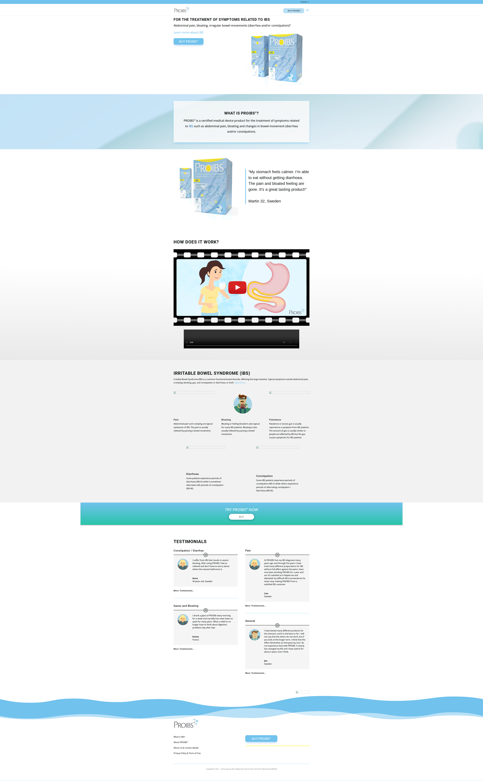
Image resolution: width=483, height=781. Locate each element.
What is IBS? (179, 736)
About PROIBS (181, 742)
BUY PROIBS (294, 11)
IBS (191, 126)
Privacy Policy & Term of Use (187, 753)
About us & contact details (186, 747)
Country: (304, 2)
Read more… (241, 382)
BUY (241, 516)
